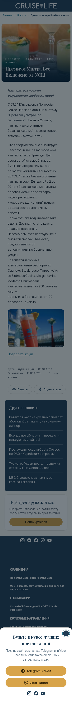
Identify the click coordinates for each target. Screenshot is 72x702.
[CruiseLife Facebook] (36, 693)
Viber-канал (39, 683)
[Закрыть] (66, 633)
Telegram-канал (38, 671)
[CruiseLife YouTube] (43, 693)
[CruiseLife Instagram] (29, 693)
